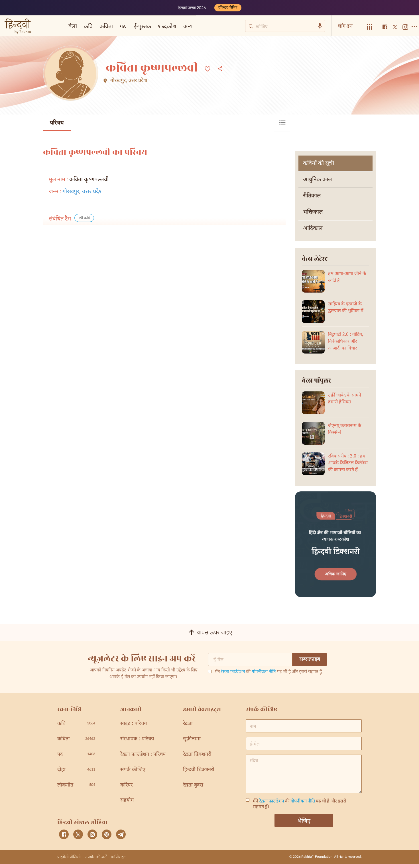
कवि (88, 26)
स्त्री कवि (84, 218)
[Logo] (18, 27)
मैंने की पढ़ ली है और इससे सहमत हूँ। (269, 672)
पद (76, 754)
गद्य (123, 26)
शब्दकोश (167, 26)
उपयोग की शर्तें (96, 856)
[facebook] (64, 834)
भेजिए (304, 820)
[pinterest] (106, 834)
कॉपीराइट (118, 856)
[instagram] (92, 834)
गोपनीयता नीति (264, 672)
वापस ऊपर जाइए (214, 633)
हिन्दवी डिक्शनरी (198, 770)
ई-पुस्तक (142, 26)
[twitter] (78, 834)
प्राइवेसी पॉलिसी (69, 856)
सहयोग (127, 800)
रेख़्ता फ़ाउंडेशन (233, 672)
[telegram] (121, 834)
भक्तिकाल (313, 212)
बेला (72, 25)
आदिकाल (313, 228)
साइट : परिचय (133, 723)
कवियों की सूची (318, 163)
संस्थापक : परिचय (137, 739)
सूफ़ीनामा (192, 739)
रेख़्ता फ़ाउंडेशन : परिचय (143, 754)
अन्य (188, 26)
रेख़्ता (188, 723)
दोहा (76, 770)
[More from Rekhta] (369, 27)
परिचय (57, 123)
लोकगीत (76, 785)
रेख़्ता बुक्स (193, 785)
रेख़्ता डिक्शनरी (197, 754)
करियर (126, 785)
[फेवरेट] (207, 68)
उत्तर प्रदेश (138, 80)
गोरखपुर (118, 80)
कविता (106, 26)
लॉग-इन (345, 26)
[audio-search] (320, 26)
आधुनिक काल (317, 179)
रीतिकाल (312, 196)
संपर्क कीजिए (132, 770)
